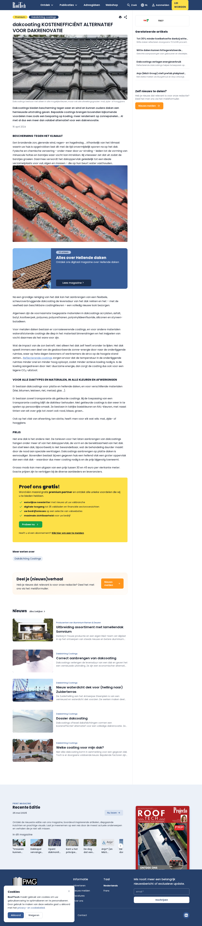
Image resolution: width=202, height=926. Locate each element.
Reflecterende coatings (37, 358)
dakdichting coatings (28, 558)
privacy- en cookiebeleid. (31, 907)
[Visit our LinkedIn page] (186, 915)
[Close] (69, 891)
